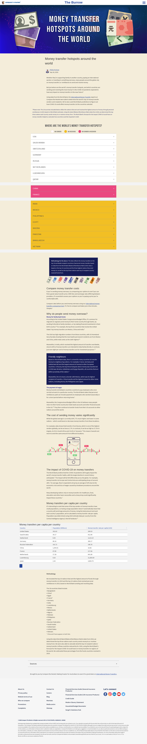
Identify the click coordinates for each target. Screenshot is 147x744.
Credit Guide (70, 698)
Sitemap (49, 708)
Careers (49, 693)
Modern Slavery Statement (75, 702)
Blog (48, 697)
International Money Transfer (81, 97)
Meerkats (49, 700)
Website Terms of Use (118, 734)
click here (104, 734)
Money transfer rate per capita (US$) (100, 528)
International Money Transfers (106, 674)
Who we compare (24, 700)
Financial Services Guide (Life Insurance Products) (82, 695)
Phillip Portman (54, 70)
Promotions (22, 704)
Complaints (22, 708)
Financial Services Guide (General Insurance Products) (80, 690)
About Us (21, 689)
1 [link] (20, 566)
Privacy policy (22, 693)
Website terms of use (25, 697)
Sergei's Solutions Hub (73, 710)
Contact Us (50, 689)
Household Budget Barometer (76, 706)
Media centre (50, 704)
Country (22, 528)
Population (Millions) (60, 528)
